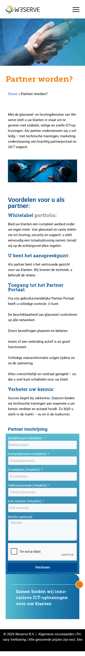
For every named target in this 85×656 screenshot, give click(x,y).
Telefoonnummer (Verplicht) (28, 485)
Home (12, 93)
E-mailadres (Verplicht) (24, 469)
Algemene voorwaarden (56, 634)
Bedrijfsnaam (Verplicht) (25, 438)
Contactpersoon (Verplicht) (27, 454)
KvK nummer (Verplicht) (25, 501)
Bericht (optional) (20, 517)
